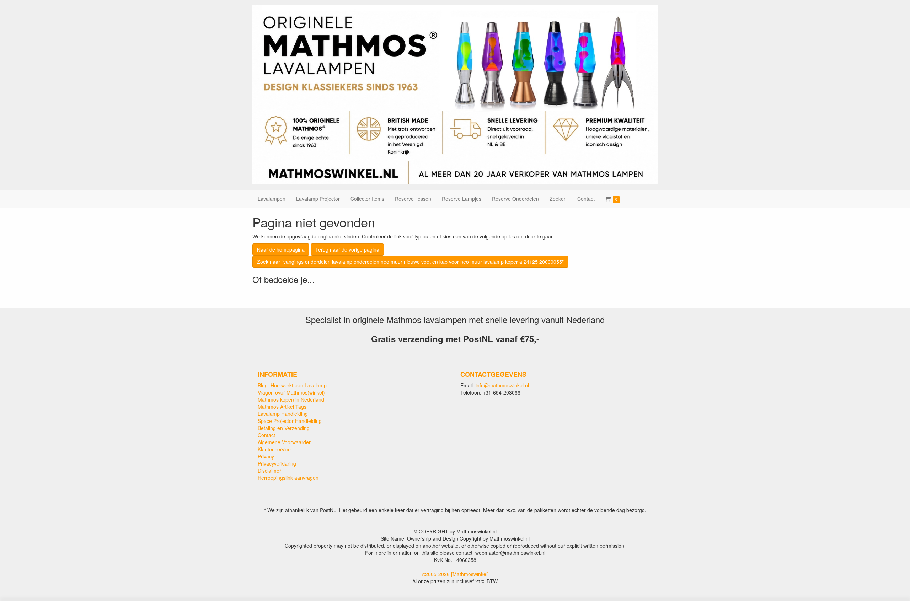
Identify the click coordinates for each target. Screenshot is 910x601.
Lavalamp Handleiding (283, 413)
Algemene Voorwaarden (285, 442)
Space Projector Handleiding (290, 420)
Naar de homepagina (281, 249)
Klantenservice (274, 449)
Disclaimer (269, 470)
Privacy (266, 456)
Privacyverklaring (277, 463)
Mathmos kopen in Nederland (291, 399)
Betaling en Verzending (284, 427)
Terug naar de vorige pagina (347, 249)
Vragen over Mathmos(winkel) (291, 392)
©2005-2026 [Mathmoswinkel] (455, 574)
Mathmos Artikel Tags (282, 406)
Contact (266, 435)
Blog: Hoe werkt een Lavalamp (292, 385)
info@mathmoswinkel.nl (502, 385)
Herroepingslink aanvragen (288, 477)
